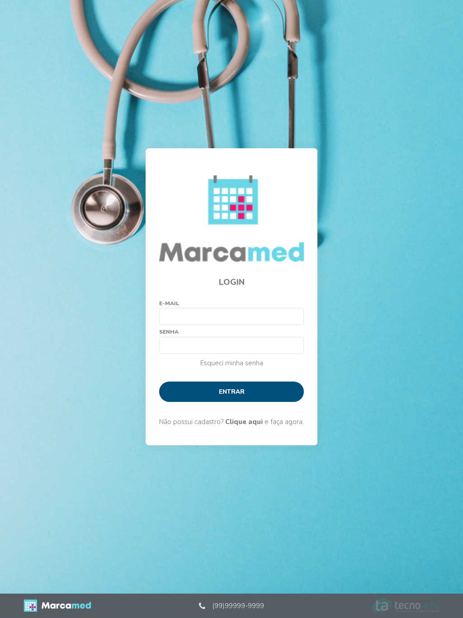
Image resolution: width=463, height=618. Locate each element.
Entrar (232, 391)
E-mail (169, 303)
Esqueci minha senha (231, 363)
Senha (169, 331)
